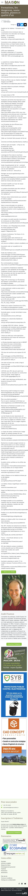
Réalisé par (18, 893)
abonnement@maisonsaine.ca (10, 807)
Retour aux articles (9, 572)
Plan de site (4, 876)
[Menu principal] (2, 2)
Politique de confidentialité (8, 880)
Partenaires (4, 870)
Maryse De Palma (5, 865)
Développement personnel (8, 867)
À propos (3, 861)
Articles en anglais (6, 863)
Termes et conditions (6, 878)
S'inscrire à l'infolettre (14, 644)
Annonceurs (4, 872)
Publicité (3, 869)
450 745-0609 (7, 805)
